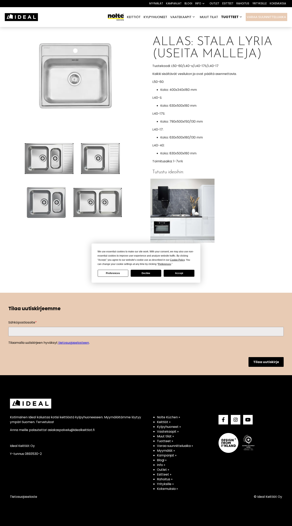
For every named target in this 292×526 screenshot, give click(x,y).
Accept (179, 273)
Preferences (113, 273)
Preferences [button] (164, 264)
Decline (146, 273)
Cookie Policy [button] (177, 259)
